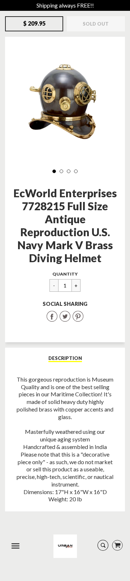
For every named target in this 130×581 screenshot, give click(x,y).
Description (65, 358)
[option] (65, 102)
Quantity (65, 274)
